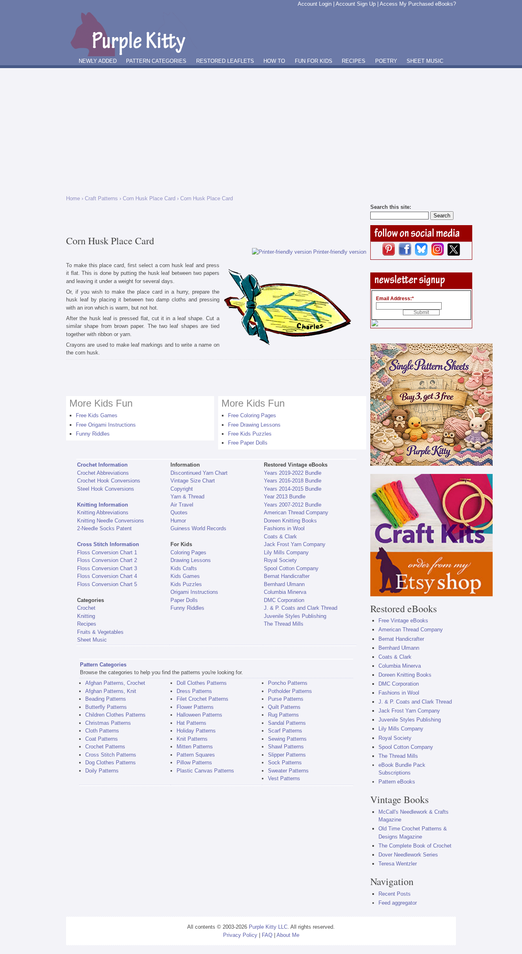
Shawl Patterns (286, 747)
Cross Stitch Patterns (110, 755)
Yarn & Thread (187, 497)
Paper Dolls (184, 600)
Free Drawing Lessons (254, 425)
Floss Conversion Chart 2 (107, 560)
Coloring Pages (188, 552)
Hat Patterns (191, 723)
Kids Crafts (183, 568)
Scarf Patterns (285, 731)
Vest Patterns (284, 778)
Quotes (179, 512)
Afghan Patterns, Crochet (115, 683)
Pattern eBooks (396, 782)
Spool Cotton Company (291, 568)
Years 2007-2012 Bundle (292, 505)
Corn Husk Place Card (149, 198)
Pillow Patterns (194, 762)
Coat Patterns (101, 739)
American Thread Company (296, 512)
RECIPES (353, 61)
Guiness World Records (198, 528)
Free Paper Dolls (248, 443)
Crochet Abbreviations (103, 473)
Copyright (181, 489)
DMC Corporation (284, 600)
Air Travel (181, 505)
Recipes (86, 624)
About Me (287, 935)
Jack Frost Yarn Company (294, 544)
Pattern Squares (196, 755)
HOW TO (274, 61)
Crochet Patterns (105, 747)
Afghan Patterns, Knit (110, 691)
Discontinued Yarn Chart (199, 473)
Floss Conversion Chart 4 (107, 576)
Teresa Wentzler (397, 864)
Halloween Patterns (199, 715)
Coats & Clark (280, 536)
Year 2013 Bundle (284, 497)
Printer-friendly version (339, 252)
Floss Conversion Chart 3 (107, 568)
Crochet (86, 608)
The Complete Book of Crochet (414, 846)
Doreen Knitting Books (290, 521)
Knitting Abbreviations (102, 512)
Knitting (86, 616)
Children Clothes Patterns (115, 715)
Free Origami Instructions (106, 425)
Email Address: (395, 298)
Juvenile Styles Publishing (295, 616)
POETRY (386, 61)
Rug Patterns (283, 715)
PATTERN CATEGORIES (156, 61)
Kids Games (185, 576)
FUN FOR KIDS (313, 61)
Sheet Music (92, 640)
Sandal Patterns (287, 723)
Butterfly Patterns (106, 707)
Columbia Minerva (285, 592)
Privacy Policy (240, 935)
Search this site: (390, 207)
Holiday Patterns (196, 731)
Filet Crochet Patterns (202, 699)
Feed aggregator (397, 903)
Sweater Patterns (288, 771)
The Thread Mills (283, 624)
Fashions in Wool (284, 528)
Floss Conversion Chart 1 (107, 552)
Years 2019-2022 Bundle (292, 473)
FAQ (267, 935)
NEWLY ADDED (98, 61)
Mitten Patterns (195, 747)
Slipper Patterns (287, 755)
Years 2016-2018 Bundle (292, 481)
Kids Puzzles (186, 584)
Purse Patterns (285, 699)
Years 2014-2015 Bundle (292, 489)
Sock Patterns (285, 762)
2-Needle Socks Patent (104, 528)
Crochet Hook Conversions (108, 481)
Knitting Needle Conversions (110, 521)
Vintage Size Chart (192, 481)
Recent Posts (394, 894)
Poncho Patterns (287, 683)
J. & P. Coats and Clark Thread (300, 608)
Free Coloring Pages (252, 415)
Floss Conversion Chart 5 (107, 584)
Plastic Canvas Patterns (205, 771)
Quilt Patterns (284, 707)
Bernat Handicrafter (287, 576)
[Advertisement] (261, 129)
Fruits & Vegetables (100, 632)
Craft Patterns (101, 198)
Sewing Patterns (287, 739)
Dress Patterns (194, 691)
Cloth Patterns (102, 731)
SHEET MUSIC (425, 61)
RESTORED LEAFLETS (225, 61)
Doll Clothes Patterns (202, 683)
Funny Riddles (93, 434)
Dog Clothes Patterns (110, 762)
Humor (178, 521)
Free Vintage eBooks (403, 621)
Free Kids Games (96, 415)
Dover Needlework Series (408, 855)
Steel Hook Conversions (105, 489)
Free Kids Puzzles (250, 434)
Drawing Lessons (190, 560)
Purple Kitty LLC (268, 927)
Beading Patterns (105, 699)
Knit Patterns (192, 739)
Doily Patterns (102, 771)
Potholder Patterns (290, 691)
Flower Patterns (195, 707)
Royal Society (280, 560)
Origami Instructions (194, 592)
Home (73, 198)
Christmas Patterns (108, 723)
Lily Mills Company (286, 552)
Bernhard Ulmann (284, 584)
